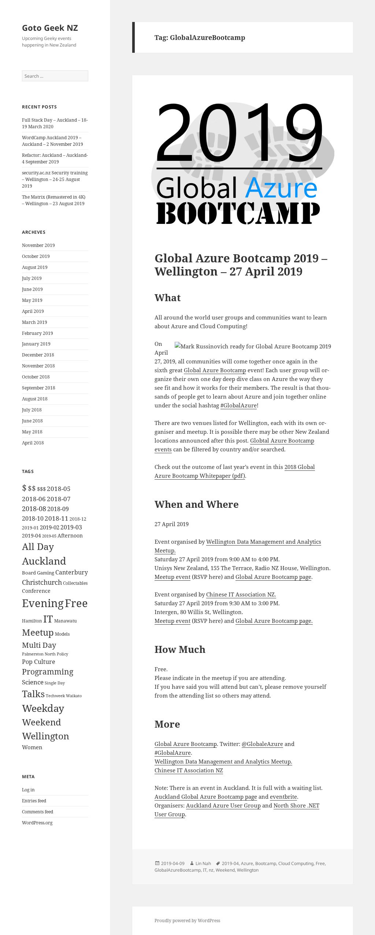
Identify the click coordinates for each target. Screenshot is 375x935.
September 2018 (38, 388)
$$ (32, 488)
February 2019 (37, 333)
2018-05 (59, 488)
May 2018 (32, 432)
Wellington (45, 735)
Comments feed (37, 812)
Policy (62, 654)
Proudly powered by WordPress (187, 920)
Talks (33, 694)
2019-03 (71, 527)
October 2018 (36, 377)
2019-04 (31, 535)
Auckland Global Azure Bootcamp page (206, 796)
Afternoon (70, 535)
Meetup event (172, 576)
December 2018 (38, 355)
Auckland (44, 561)
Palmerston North (39, 654)
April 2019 (33, 311)
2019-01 (30, 528)
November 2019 (38, 245)
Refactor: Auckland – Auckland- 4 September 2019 (55, 158)
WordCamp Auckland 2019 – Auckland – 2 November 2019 (52, 140)
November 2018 (38, 366)
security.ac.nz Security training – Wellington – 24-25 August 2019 (55, 179)
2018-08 (34, 508)
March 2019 (34, 322)
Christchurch (42, 582)
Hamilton (32, 621)
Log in (28, 790)
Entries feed (34, 801)
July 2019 (32, 278)
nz (211, 870)
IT (48, 618)
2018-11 (56, 518)
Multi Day (39, 645)
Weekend (41, 722)
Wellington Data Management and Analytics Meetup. (223, 761)
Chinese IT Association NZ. (241, 594)
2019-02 (49, 527)
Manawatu (65, 621)
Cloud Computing (295, 863)
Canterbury (71, 572)
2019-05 (49, 536)
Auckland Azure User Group (223, 805)
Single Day (55, 682)
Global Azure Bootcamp (215, 370)
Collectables (75, 583)
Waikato (74, 695)
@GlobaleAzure (262, 743)
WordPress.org (37, 823)
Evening (43, 603)
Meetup (38, 632)
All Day (38, 546)
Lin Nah (203, 863)
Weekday (43, 708)
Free (76, 603)
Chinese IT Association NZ (189, 770)
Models (62, 634)
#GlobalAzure (238, 405)
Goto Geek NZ (50, 27)
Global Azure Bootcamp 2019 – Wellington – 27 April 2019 (241, 264)
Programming (47, 671)
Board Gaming (38, 572)
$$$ (41, 489)
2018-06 (34, 499)
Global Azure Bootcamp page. (274, 620)
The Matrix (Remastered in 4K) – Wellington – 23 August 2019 (53, 200)
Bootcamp (265, 863)
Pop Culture (38, 661)
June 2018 (32, 421)
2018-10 (33, 518)
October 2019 (36, 256)
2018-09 (58, 509)
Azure (247, 863)
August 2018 (35, 399)
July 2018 (32, 410)
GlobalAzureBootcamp (178, 870)
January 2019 (36, 344)
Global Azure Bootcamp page (273, 576)
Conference (36, 590)
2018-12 (78, 519)
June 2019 (32, 289)
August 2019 (35, 267)
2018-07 (59, 499)
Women (32, 747)
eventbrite (283, 796)
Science (33, 682)
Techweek (55, 695)
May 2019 (32, 300)
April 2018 (33, 443)
